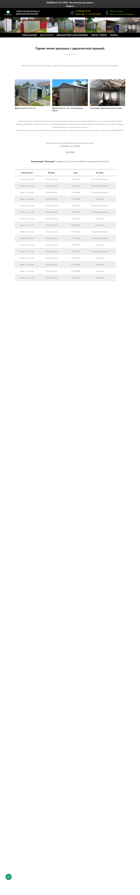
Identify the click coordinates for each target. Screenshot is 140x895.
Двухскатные (47, 35)
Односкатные (29, 35)
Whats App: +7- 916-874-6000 (88, 14)
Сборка (114, 35)
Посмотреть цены (70, 54)
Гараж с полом (99, 35)
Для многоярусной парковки (72, 35)
